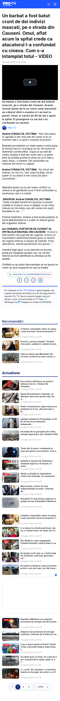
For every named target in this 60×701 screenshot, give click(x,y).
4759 (40, 687)
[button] (19, 280)
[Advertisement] (30, 595)
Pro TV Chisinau (27, 290)
